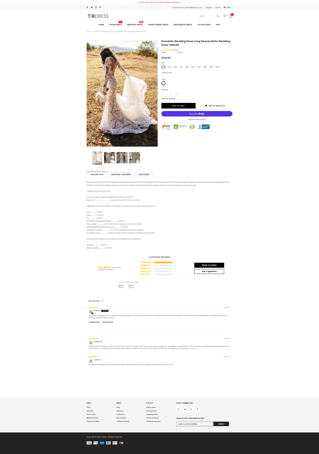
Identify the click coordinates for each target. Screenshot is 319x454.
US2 (169, 67)
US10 (193, 67)
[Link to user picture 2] (108, 327)
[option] (122, 93)
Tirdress (180, 52)
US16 (211, 67)
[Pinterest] (100, 7)
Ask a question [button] (209, 271)
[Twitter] (92, 7)
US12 (199, 67)
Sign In (218, 7)
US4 (175, 67)
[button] (166, 50)
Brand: (163, 52)
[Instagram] (96, 7)
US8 (186, 67)
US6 (181, 67)
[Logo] (98, 16)
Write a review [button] (209, 265)
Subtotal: (164, 99)
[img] (93, 307)
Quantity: (164, 90)
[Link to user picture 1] (95, 327)
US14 (205, 67)
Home (89, 31)
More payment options (196, 119)
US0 (163, 67)
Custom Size (166, 73)
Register (209, 7)
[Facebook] (88, 7)
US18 (217, 67)
